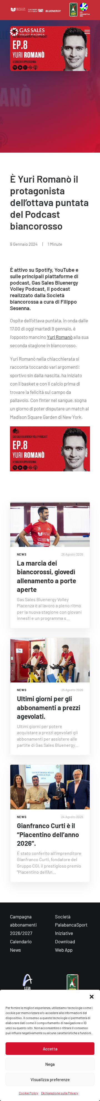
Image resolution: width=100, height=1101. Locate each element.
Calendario (21, 941)
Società (63, 916)
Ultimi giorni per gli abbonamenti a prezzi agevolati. (48, 707)
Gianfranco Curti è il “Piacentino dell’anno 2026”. (48, 834)
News (15, 950)
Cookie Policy (28, 1093)
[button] (91, 997)
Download (65, 941)
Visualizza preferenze (50, 1079)
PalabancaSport (71, 924)
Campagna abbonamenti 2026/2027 (23, 925)
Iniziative (64, 933)
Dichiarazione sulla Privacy (59, 1093)
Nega (50, 1064)
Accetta (50, 1048)
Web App (63, 950)
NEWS (22, 554)
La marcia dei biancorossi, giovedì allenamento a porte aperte (46, 576)
